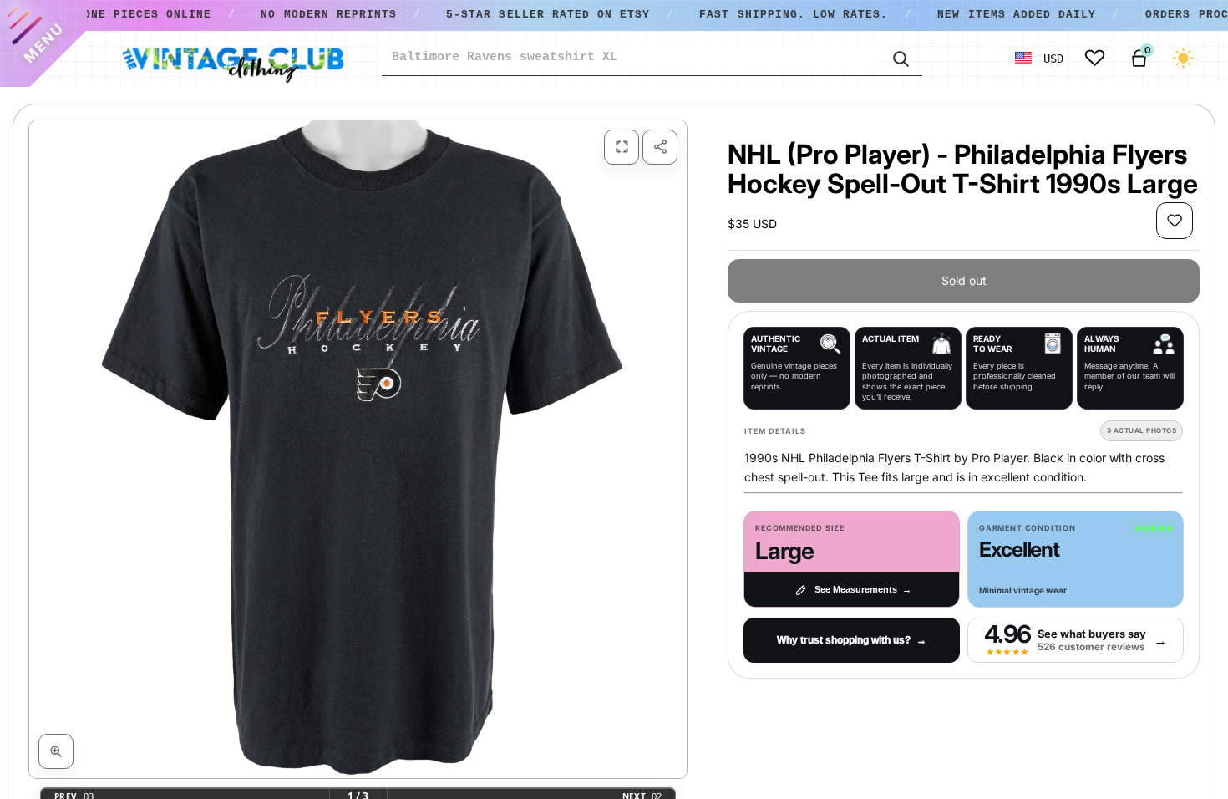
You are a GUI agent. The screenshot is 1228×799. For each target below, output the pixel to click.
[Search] (899, 57)
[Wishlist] (1094, 58)
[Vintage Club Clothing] (232, 58)
